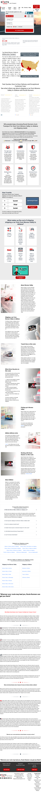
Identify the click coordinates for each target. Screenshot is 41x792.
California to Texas (37, 780)
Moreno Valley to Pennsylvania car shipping (13, 548)
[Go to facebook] (1, 778)
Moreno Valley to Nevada (7, 580)
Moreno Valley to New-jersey (7, 583)
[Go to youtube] (5, 778)
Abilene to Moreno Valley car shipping (12, 546)
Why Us (19, 8)
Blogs (30, 7)
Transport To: (9, 22)
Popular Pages (9, 8)
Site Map (29, 773)
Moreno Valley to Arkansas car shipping (14, 550)
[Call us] (33, 10)
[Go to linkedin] (9, 778)
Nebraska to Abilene (26, 568)
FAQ (22, 7)
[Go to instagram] (7, 778)
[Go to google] (11, 778)
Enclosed (20, 26)
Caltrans (22, 425)
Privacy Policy (29, 774)
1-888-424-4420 (29, 473)
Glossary (26, 7)
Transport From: (10, 19)
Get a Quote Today (36, 6)
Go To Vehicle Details (19, 30)
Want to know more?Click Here (32, 207)
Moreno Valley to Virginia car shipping (29, 548)
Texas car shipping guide (33, 552)
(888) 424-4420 (9, 16)
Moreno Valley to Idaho (6, 574)
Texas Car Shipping (37, 787)
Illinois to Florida (37, 783)
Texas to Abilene (25, 574)
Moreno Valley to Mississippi (7, 577)
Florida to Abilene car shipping (9, 552)
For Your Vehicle (3, 8)
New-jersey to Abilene (26, 571)
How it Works (15, 8)
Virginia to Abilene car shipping (28, 550)
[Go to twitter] (3, 778)
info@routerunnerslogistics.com (19, 778)
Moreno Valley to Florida (6, 571)
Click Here (34, 769)
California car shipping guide (21, 552)
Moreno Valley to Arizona (7, 568)
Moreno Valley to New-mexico (8, 586)
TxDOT (6, 444)
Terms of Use (29, 776)
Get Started (6, 769)
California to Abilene (26, 577)
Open (16, 26)
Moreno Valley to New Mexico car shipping (28, 546)
